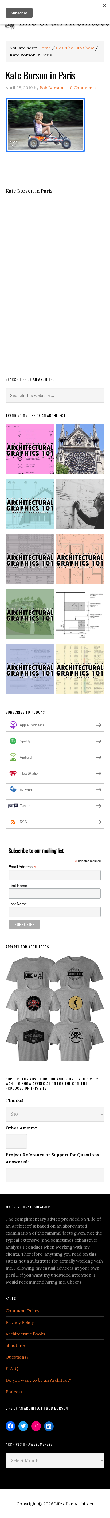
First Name (18, 885)
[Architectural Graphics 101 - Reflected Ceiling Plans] (80, 561)
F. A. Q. (12, 1368)
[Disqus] (55, 292)
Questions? (17, 1357)
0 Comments (83, 87)
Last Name (18, 904)
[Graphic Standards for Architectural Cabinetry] (80, 616)
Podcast (14, 1391)
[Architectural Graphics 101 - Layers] (80, 671)
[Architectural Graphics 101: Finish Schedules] (30, 561)
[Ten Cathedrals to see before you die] (80, 451)
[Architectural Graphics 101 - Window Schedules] (30, 506)
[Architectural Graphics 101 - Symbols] (30, 451)
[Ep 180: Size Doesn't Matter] (80, 506)
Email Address (22, 866)
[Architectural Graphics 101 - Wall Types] (30, 671)
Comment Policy (22, 1310)
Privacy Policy (20, 1322)
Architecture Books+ (27, 1333)
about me (15, 1345)
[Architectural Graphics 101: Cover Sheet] (30, 616)
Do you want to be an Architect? (38, 1380)
